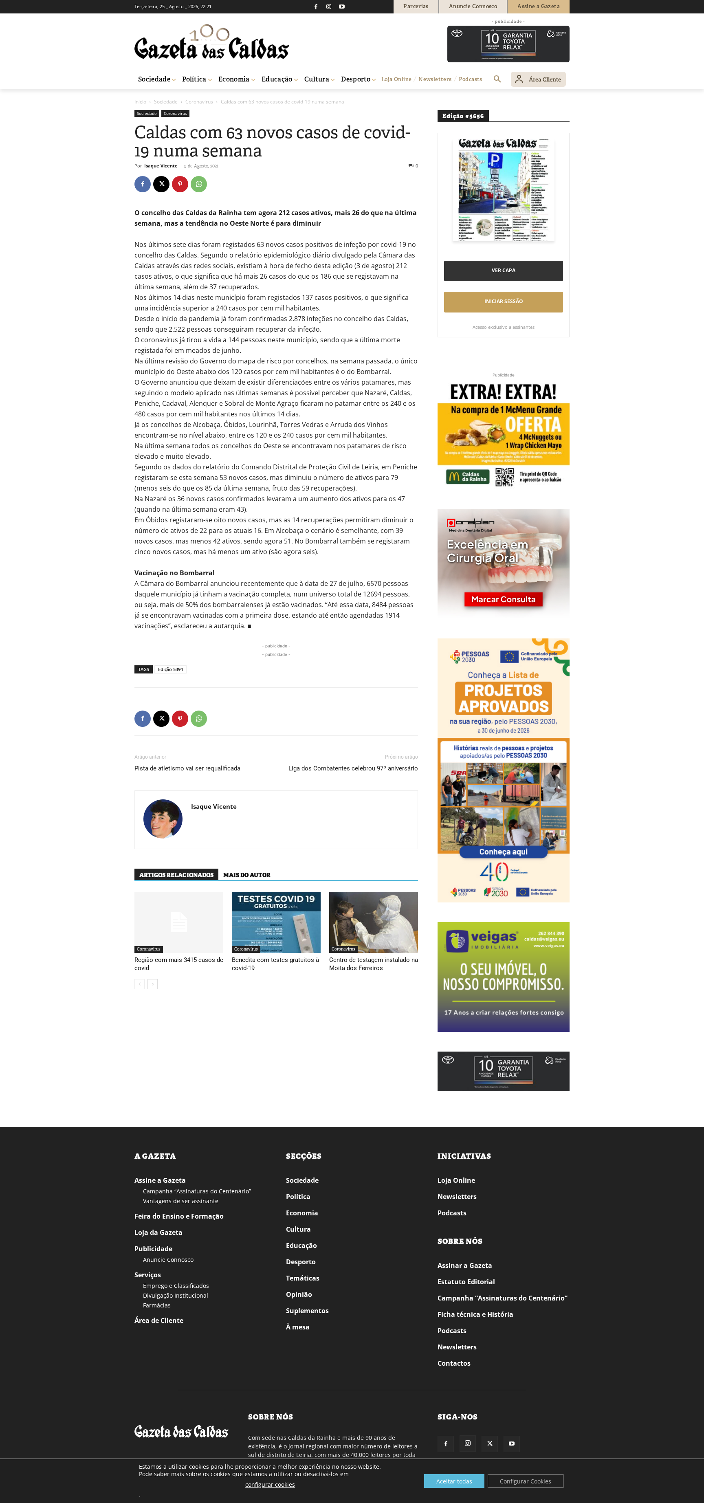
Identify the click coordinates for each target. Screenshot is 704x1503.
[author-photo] (163, 819)
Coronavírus (199, 101)
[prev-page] (139, 984)
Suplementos (307, 1310)
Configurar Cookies (525, 1481)
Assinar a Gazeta (465, 1265)
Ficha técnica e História (475, 1314)
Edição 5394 (170, 669)
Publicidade (153, 1248)
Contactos (454, 1363)
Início (140, 101)
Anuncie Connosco (168, 1259)
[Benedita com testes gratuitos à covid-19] (276, 922)
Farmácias (157, 1305)
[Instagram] (329, 6)
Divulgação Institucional (175, 1295)
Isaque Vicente (161, 166)
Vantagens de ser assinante (180, 1201)
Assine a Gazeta (160, 1180)
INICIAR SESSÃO (503, 301)
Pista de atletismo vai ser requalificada (187, 768)
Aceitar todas (454, 1481)
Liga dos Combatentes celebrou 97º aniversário (353, 768)
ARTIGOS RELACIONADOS (176, 875)
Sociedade (166, 101)
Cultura (298, 1229)
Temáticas (302, 1278)
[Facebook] (316, 6)
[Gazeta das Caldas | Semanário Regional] (211, 41)
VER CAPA (503, 270)
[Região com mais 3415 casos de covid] (178, 922)
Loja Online (456, 1180)
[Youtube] (342, 6)
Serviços (147, 1274)
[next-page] (152, 984)
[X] (161, 184)
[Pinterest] (180, 184)
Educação (301, 1245)
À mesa (298, 1327)
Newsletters (457, 1196)
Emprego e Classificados (176, 1286)
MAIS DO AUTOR (247, 875)
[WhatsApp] (199, 184)
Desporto (301, 1261)
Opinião (299, 1294)
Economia (302, 1212)
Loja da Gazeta (158, 1232)
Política (298, 1196)
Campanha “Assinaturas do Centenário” (197, 1191)
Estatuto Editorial (466, 1281)
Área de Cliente (158, 1320)
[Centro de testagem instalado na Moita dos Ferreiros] (373, 922)
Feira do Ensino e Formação (179, 1216)
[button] (497, 79)
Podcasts (452, 1212)
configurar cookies (270, 1484)
